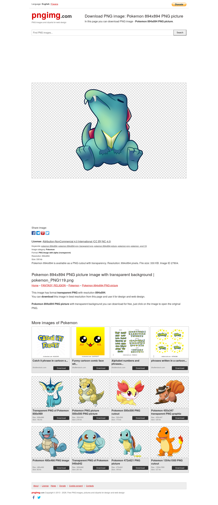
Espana (54, 3)
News (53, 485)
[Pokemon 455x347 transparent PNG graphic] (169, 392)
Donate (62, 485)
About (35, 485)
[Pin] (43, 233)
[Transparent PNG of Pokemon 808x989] (51, 392)
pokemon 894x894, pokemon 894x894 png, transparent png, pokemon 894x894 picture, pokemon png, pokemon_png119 (94, 246)
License (45, 485)
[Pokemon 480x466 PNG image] (51, 442)
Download (61, 368)
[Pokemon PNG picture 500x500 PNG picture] (90, 392)
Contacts (90, 485)
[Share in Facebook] (33, 233)
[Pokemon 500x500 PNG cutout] (130, 392)
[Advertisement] (109, 60)
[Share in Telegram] (38, 233)
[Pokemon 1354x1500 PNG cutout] (169, 442)
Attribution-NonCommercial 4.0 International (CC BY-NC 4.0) (77, 241)
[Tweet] (47, 233)
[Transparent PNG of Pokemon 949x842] (90, 442)
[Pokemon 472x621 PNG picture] (129, 442)
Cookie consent (76, 485)
